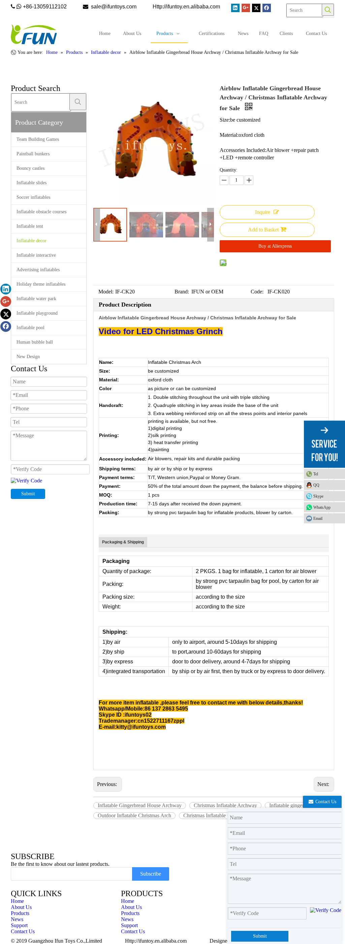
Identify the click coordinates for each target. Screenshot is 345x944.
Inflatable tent (30, 226)
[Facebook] (266, 8)
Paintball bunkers (33, 153)
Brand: (182, 291)
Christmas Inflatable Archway (225, 805)
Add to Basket (263, 229)
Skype (318, 496)
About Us (21, 907)
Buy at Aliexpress (275, 246)
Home (17, 901)
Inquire (262, 212)
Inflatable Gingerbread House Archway (140, 805)
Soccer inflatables (33, 197)
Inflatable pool (30, 327)
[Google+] (246, 8)
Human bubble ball (35, 342)
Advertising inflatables (38, 269)
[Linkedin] (235, 8)
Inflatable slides (31, 182)
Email (317, 518)
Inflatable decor (31, 240)
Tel (315, 474)
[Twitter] (256, 8)
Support (19, 925)
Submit (28, 493)
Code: (257, 291)
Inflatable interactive (36, 255)
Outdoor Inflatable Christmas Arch (134, 815)
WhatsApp (322, 507)
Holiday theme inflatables (41, 284)
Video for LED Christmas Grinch (161, 331)
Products (20, 913)
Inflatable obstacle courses (41, 211)
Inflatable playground (37, 313)
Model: (106, 291)
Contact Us (23, 931)
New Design (28, 356)
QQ (316, 485)
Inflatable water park (36, 298)
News (17, 919)
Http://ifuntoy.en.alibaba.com (156, 941)
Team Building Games (38, 139)
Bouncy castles (30, 168)
